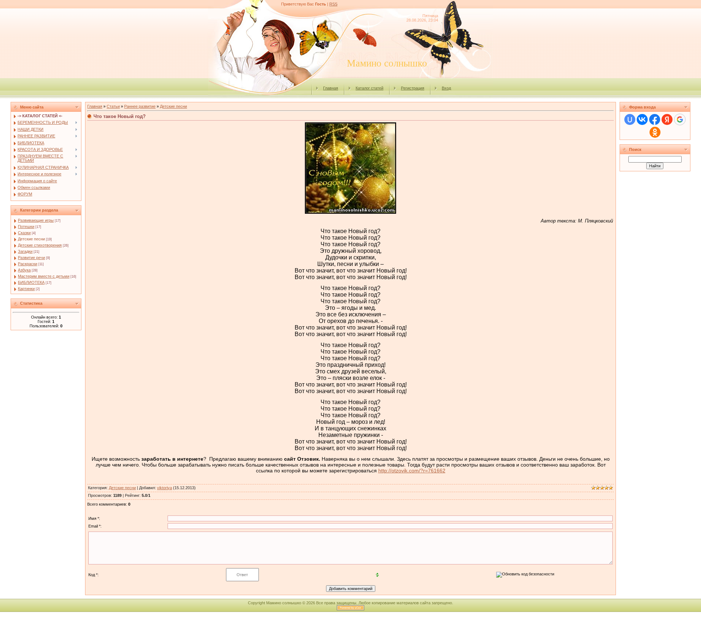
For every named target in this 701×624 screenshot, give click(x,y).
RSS (333, 4)
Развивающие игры (36, 220)
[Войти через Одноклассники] (655, 132)
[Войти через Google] (680, 119)
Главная (330, 88)
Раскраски (27, 264)
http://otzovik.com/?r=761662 (411, 470)
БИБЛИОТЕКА (31, 282)
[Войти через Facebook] (654, 119)
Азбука (24, 270)
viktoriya (164, 488)
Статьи (113, 106)
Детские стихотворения (40, 245)
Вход (446, 88)
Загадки (25, 251)
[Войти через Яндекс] (667, 119)
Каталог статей (369, 88)
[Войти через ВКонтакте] (642, 119)
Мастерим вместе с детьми (43, 276)
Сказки (24, 233)
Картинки (26, 288)
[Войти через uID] (629, 119)
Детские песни (31, 239)
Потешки (26, 226)
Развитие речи (31, 257)
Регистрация (412, 88)
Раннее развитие (140, 106)
